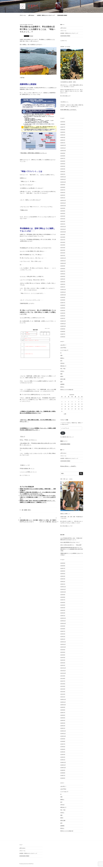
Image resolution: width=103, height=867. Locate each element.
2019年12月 (63, 289)
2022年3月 (62, 218)
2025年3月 (62, 137)
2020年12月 (63, 258)
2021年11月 (63, 229)
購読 (63, 433)
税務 (61, 373)
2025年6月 (62, 129)
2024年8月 (62, 155)
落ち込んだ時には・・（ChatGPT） (68, 466)
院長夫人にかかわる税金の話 (66, 389)
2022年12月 (63, 200)
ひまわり (33, 5)
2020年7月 (62, 271)
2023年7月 (62, 190)
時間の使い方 (63, 366)
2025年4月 (62, 134)
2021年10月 (63, 231)
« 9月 (65, 413)
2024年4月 (62, 166)
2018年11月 (63, 323)
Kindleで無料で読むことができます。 (68, 109)
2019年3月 (62, 313)
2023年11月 (63, 179)
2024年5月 (62, 163)
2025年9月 (62, 121)
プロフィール (23, 15)
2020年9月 (62, 266)
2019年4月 (62, 310)
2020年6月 (62, 273)
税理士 (61, 376)
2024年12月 (63, 145)
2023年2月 (62, 195)
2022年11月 (63, 203)
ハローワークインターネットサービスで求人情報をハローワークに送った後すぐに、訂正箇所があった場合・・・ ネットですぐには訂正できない (38, 497)
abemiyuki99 (30, 24)
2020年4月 (62, 279)
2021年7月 (62, 239)
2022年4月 (62, 216)
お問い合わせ (31, 15)
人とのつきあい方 (64, 350)
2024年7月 (62, 158)
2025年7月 (62, 127)
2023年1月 (62, 197)
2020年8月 (62, 268)
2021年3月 (62, 250)
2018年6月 (62, 336)
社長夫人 (62, 371)
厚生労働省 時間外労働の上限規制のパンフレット (34, 153)
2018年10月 (63, 326)
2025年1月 (62, 142)
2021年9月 (62, 234)
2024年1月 (62, 174)
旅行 (61, 360)
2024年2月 (62, 171)
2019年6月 (62, 305)
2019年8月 (62, 300)
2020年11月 (63, 260)
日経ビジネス (24, 210)
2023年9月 (62, 184)
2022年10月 (63, 205)
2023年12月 (63, 176)
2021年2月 (62, 252)
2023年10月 (63, 182)
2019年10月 (63, 294)
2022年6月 (62, 210)
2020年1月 (62, 286)
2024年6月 (62, 161)
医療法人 (62, 358)
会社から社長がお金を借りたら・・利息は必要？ (71, 545)
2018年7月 (62, 334)
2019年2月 (62, 315)
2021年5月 (62, 245)
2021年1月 (62, 255)
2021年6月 (62, 242)
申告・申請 (62, 368)
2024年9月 (62, 153)
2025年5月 (62, 132)
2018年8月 (62, 331)
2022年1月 (62, 224)
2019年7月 (62, 302)
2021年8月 (62, 237)
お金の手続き (63, 347)
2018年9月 (62, 328)
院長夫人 (62, 387)
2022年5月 (62, 213)
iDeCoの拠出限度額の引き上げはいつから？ (70, 542)
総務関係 (62, 384)
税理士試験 (62, 379)
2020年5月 (62, 276)
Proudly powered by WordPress (26, 863)
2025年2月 (62, 140)
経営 (61, 381)
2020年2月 (62, 284)
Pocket (31, 36)
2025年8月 (62, 124)
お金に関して (63, 345)
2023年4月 (62, 192)
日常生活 (62, 363)
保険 (61, 355)
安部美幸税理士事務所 (62, 15)
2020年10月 (63, 263)
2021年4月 (62, 247)
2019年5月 (62, 308)
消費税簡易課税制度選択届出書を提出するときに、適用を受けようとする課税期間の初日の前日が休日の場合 (71, 549)
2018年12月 (63, 321)
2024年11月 (63, 148)
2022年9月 (62, 208)
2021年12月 (63, 226)
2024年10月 (63, 150)
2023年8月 (62, 187)
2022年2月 (62, 221)
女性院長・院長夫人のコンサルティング (46, 15)
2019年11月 (63, 292)
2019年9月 (62, 297)
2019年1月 (62, 318)
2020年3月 (62, 281)
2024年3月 (62, 169)
